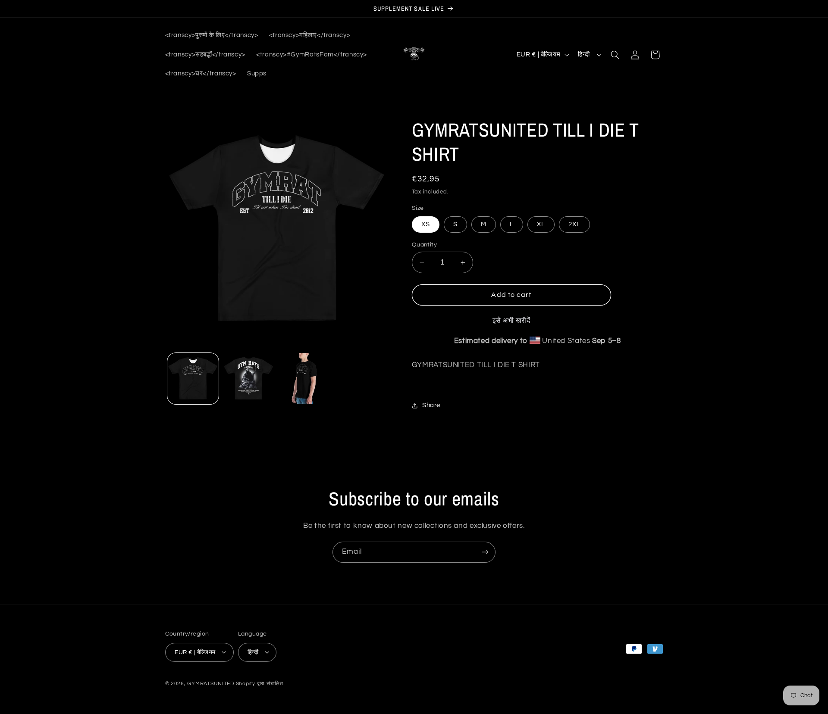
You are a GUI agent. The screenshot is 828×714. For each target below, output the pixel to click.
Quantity (424, 245)
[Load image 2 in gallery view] (248, 378)
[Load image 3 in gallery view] (304, 378)
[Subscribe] (485, 552)
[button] (615, 55)
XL (541, 224)
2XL (574, 224)
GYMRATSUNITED (210, 683)
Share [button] (431, 405)
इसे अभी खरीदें (511, 321)
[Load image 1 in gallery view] (193, 378)
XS (425, 224)
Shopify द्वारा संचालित (259, 683)
